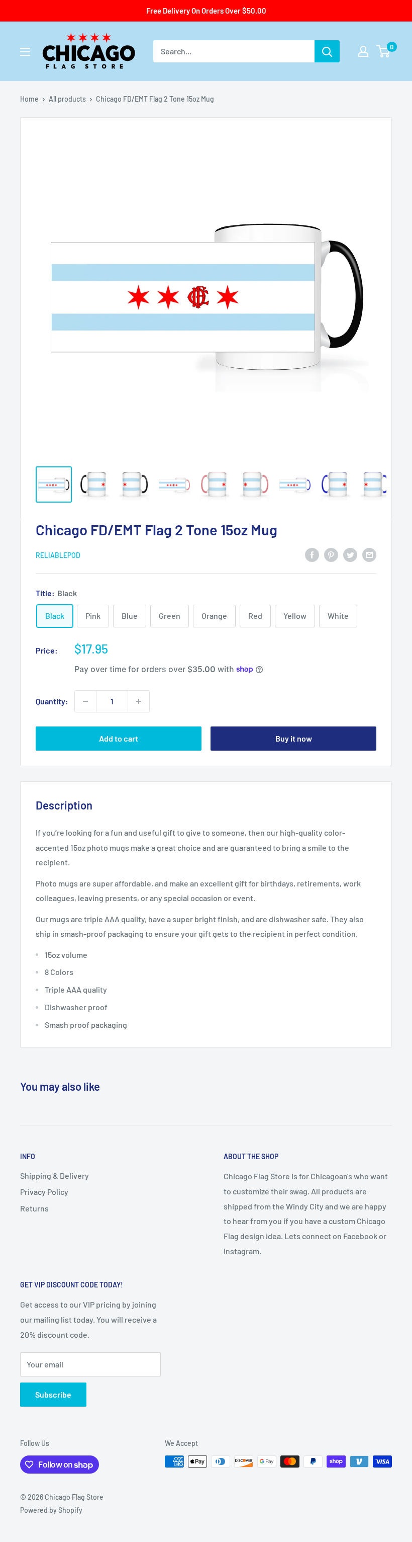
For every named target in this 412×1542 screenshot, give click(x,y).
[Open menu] (25, 52)
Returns (34, 1208)
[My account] (363, 51)
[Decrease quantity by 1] (85, 701)
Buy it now (293, 738)
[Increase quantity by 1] (138, 701)
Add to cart (118, 738)
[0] (383, 51)
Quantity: (52, 701)
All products (67, 99)
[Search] (327, 51)
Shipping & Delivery (54, 1175)
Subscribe (53, 1394)
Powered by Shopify (51, 1510)
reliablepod (58, 555)
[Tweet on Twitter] (350, 554)
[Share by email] (369, 554)
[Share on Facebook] (312, 554)
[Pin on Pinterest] (331, 554)
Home (29, 99)
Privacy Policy (44, 1191)
